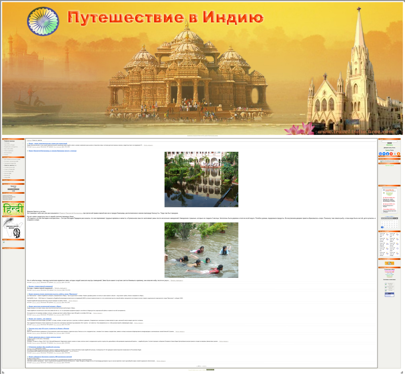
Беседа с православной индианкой (41, 286)
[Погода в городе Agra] (395, 236)
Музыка (6, 175)
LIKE (15, 187)
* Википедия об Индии (8, 196)
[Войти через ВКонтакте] (384, 153)
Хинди (6, 177)
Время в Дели (389, 165)
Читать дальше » (148, 145)
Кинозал (6, 173)
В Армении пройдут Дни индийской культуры (44, 347)
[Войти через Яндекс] (391, 153)
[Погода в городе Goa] (384, 251)
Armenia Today (31, 348)
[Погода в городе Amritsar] (384, 255)
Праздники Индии (9, 163)
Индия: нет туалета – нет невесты (40, 319)
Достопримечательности (11, 159)
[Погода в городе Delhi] (384, 236)
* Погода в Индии (7, 198)
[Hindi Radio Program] (13, 246)
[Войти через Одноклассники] (398, 153)
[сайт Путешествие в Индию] (13, 214)
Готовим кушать (8, 167)
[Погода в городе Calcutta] (384, 241)
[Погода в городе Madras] (395, 241)
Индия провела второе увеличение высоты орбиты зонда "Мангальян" (53, 294)
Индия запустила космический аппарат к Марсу (45, 306)
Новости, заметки (9, 165)
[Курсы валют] (389, 161)
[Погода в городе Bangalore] (384, 246)
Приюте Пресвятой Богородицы (71, 213)
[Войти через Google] (395, 153)
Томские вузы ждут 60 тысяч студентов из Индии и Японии (49, 328)
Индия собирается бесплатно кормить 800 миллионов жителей (50, 357)
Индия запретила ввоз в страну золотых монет (45, 337)
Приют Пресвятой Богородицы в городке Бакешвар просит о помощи (52, 151)
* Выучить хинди (7, 199)
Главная (29, 140)
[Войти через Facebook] (387, 153)
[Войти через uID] (380, 153)
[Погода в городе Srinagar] (395, 255)
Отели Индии (7, 171)
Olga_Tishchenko (57, 146)
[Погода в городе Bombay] (395, 246)
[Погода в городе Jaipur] (395, 251)
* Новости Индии (7, 195)
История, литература (10, 161)
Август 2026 (389, 216)
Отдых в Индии (8, 169)
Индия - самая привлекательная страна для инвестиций (48, 143)
